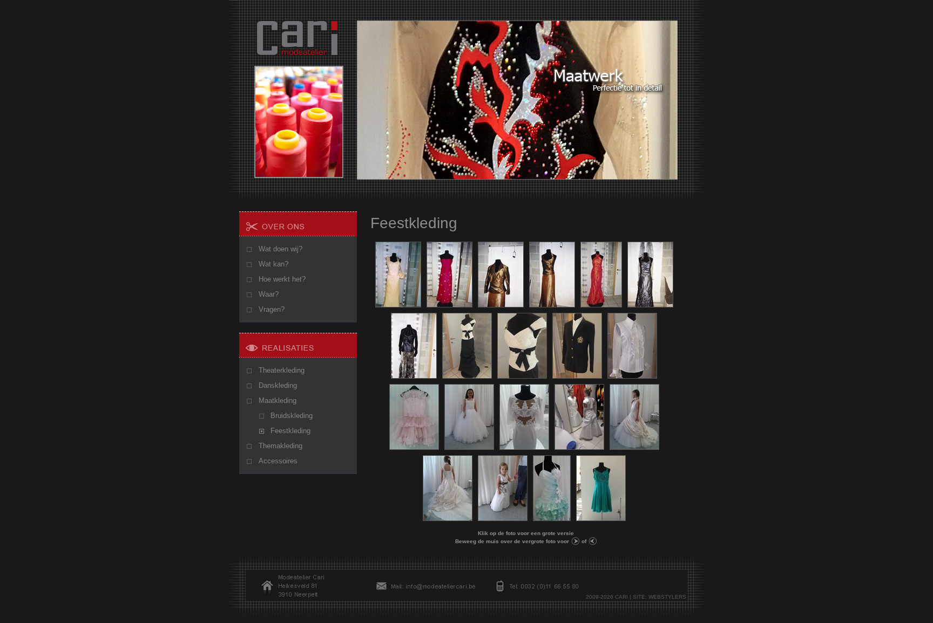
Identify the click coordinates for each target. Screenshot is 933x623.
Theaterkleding (282, 370)
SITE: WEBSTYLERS (659, 597)
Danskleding (278, 385)
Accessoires (278, 461)
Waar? (269, 294)
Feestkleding (290, 431)
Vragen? (272, 309)
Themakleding (280, 446)
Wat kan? (273, 264)
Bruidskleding (292, 416)
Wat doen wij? (280, 249)
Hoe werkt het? (282, 279)
